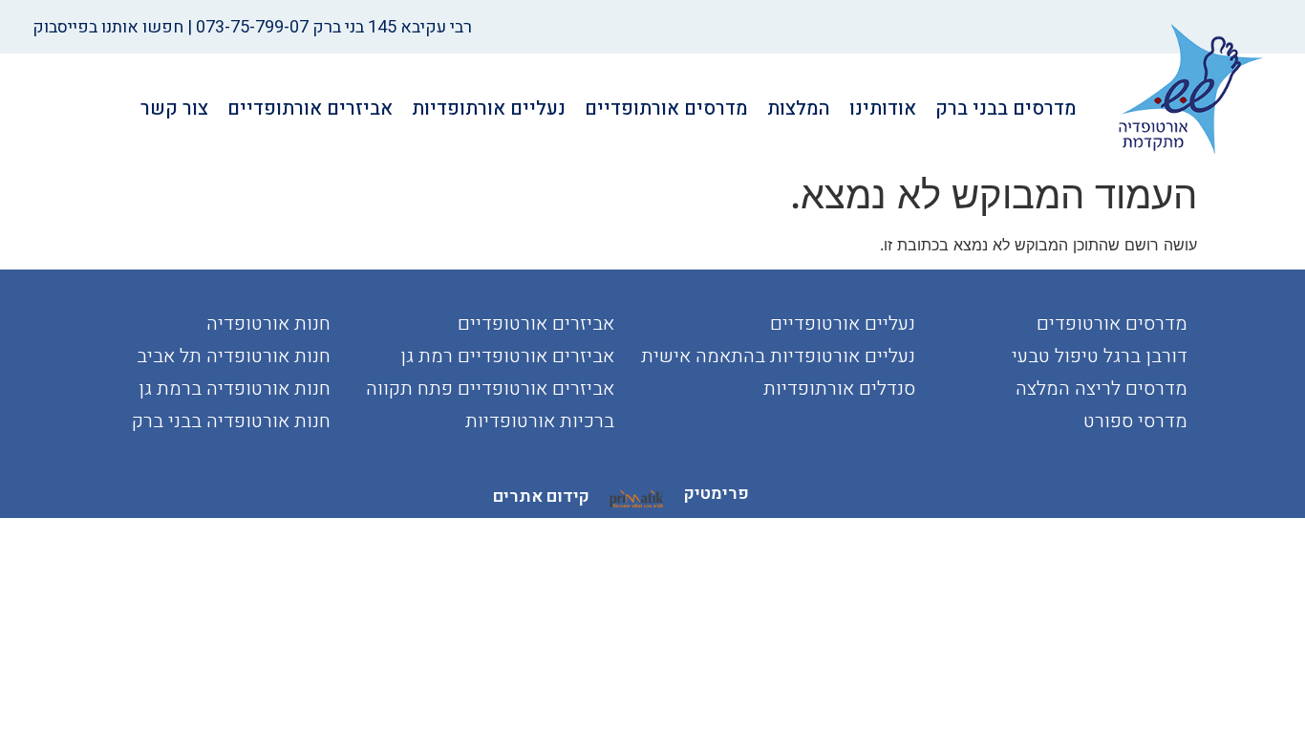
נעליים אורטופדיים (842, 323)
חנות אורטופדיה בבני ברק (231, 421)
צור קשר (174, 108)
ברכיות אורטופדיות (539, 421)
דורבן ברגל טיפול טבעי (1099, 356)
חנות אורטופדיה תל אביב (234, 356)
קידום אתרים (541, 496)
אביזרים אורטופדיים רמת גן (507, 356)
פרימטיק (716, 494)
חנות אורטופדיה (268, 323)
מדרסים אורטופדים (1112, 323)
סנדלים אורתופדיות (839, 388)
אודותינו (882, 108)
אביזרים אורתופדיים (310, 108)
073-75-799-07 (252, 27)
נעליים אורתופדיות (489, 108)
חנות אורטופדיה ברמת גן (235, 388)
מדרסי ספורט (1135, 421)
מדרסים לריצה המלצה (1101, 388)
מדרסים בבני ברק (1006, 108)
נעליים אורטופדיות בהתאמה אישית (778, 356)
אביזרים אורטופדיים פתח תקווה (490, 388)
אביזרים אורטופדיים (536, 323)
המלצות (798, 108)
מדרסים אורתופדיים (666, 108)
